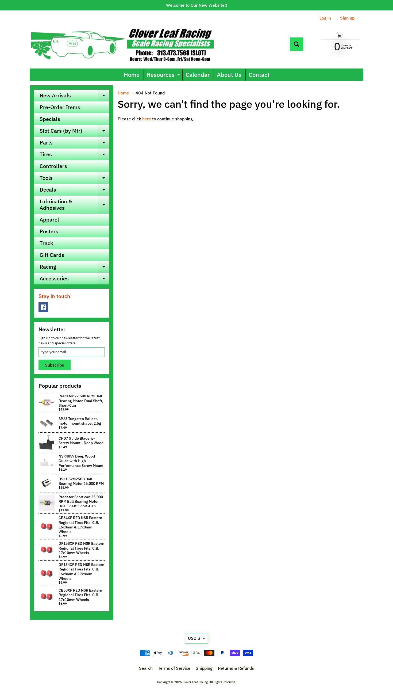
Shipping (204, 668)
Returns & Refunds (236, 668)
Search (146, 668)
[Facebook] (43, 307)
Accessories (74, 279)
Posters (49, 231)
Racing (74, 268)
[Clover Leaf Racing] (128, 44)
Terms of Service (174, 668)
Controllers (53, 166)
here (146, 118)
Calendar (198, 74)
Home (132, 74)
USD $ (194, 638)
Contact (259, 74)
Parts (74, 143)
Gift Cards (52, 254)
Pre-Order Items (60, 107)
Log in (325, 18)
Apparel (49, 219)
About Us (229, 74)
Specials (50, 119)
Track (46, 243)
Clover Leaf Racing (195, 682)
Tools (74, 179)
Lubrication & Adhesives (74, 205)
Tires (74, 155)
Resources (164, 76)
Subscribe (54, 365)
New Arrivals (74, 96)
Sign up (347, 18)
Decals (74, 191)
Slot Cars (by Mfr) (74, 132)
